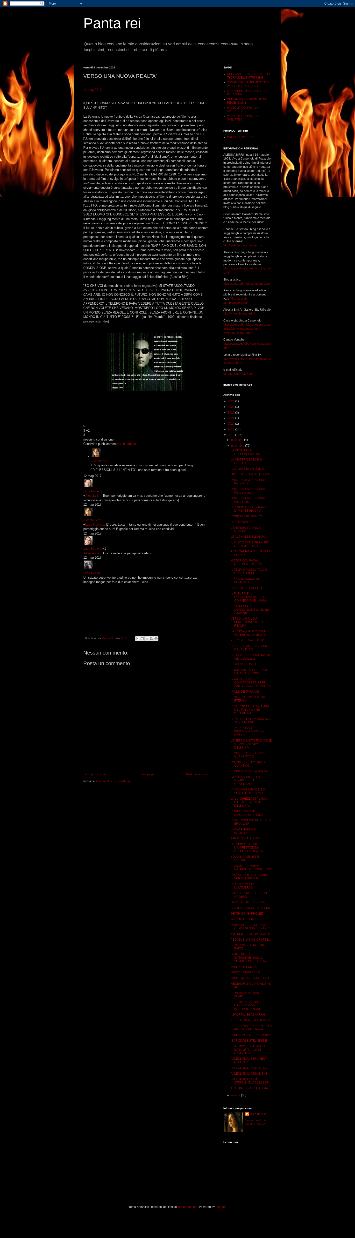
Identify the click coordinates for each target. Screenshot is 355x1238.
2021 (231, 418)
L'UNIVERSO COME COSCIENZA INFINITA (247, 813)
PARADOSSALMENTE (245, 838)
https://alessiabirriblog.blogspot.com (246, 283)
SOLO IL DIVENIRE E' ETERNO (245, 858)
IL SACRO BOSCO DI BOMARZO (245, 580)
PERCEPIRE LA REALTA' (247, 640)
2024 (231, 401)
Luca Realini (91, 573)
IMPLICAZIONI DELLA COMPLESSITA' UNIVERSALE (245, 780)
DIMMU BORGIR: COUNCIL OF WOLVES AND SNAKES (250, 926)
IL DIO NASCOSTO (243, 664)
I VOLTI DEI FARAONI (245, 691)
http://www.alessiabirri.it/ (239, 313)
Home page (146, 774)
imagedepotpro (188, 1207)
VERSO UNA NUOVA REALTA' (250, 1020)
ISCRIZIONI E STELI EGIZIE (249, 1040)
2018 (231, 435)
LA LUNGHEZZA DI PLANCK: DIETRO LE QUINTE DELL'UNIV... (250, 802)
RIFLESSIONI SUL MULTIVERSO (243, 885)
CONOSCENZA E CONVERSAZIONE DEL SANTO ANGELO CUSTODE (251, 682)
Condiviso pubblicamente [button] (100, 444)
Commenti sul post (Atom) (113, 781)
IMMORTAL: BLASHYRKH (248, 1014)
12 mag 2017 (92, 90)
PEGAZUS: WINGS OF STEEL (250, 939)
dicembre (237, 440)
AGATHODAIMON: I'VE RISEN (250, 908)
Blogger (220, 1207)
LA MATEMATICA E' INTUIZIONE (243, 831)
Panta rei (112, 23)
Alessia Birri (99, 461)
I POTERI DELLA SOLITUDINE (251, 474)
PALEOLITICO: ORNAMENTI (249, 1073)
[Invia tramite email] (137, 638)
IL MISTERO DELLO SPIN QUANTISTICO (248, 754)
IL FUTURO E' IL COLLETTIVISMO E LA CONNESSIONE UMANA (249, 597)
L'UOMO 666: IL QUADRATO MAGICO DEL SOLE (249, 671)
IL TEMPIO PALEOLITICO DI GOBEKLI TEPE (249, 571)
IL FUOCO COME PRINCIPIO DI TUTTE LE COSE (250, 544)
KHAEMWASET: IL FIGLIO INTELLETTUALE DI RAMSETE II (248, 1049)
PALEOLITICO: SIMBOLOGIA (250, 1068)
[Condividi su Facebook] (151, 638)
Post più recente (95, 774)
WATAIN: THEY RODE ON (248, 919)
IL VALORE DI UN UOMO (247, 468)
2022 (231, 412)
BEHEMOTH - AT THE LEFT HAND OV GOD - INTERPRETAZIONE (249, 1005)
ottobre (236, 1095)
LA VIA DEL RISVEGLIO (246, 588)
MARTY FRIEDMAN (244, 967)
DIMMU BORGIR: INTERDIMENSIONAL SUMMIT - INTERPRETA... (249, 958)
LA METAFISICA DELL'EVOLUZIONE (246, 452)
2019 (231, 429)
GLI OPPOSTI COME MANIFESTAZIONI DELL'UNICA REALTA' (247, 848)
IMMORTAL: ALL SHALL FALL (250, 978)
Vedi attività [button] (128, 444)
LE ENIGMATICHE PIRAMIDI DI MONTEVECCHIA (249, 509)
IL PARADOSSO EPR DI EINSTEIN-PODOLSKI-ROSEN (247, 731)
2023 (231, 406)
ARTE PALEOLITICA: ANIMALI (250, 1088)
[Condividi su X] (146, 638)
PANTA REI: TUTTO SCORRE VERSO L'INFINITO (250, 876)
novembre (238, 445)
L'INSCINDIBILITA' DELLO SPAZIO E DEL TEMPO (248, 791)
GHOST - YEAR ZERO (245, 972)
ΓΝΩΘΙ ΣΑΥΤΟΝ (241, 522)
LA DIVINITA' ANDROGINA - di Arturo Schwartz (250, 656)
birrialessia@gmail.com (238, 373)
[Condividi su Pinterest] (156, 638)
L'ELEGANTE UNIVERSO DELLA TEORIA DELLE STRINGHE (248, 75)
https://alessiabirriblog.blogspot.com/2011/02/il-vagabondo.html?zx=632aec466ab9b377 (247, 329)
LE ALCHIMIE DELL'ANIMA (248, 536)
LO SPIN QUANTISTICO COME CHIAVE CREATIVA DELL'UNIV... (251, 744)
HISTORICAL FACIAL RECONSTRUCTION (246, 562)
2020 (231, 423)
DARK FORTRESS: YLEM (248, 902)
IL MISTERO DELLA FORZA (249, 771)
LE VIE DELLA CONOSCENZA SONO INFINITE (250, 720)
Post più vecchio (197, 774)
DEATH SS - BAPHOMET (247, 913)
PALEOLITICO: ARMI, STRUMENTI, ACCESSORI (250, 1080)
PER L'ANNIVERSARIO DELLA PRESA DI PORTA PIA (251, 1027)
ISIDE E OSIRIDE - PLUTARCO (251, 1035)
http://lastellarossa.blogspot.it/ (242, 245)
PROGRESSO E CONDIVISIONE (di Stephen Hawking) (251, 609)
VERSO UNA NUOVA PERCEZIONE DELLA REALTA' (247, 622)
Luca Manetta (92, 491)
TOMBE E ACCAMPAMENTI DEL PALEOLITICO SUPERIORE (248, 84)
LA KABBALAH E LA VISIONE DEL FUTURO (250, 647)
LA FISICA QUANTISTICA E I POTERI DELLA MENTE (249, 633)
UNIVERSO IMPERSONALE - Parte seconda (250, 490)
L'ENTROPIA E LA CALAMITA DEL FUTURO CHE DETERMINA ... (250, 710)
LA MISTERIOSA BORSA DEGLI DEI (247, 461)
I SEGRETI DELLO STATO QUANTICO (248, 764)
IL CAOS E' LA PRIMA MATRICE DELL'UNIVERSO (251, 867)
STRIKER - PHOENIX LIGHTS (250, 934)
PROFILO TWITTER (240, 137)
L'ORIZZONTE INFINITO (246, 516)
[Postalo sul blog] (142, 638)
